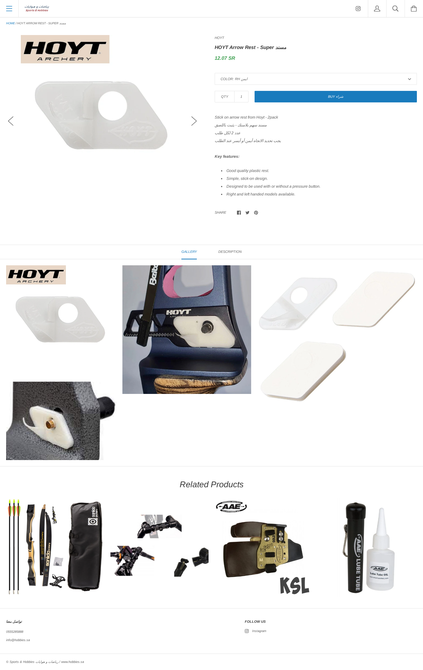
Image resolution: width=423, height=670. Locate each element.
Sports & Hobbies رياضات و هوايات (34, 662)
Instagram (259, 631)
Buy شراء (335, 96)
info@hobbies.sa (18, 640)
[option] (102, 116)
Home (10, 23)
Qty (224, 96)
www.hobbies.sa (72, 662)
